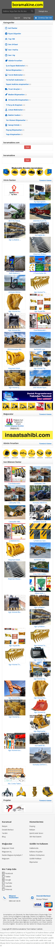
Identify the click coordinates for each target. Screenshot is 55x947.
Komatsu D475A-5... (40, 765)
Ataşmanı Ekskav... (40, 254)
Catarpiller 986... (15, 522)
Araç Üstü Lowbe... (40, 574)
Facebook (9, 873)
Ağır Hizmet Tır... (40, 292)
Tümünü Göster (45, 180)
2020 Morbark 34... (40, 221)
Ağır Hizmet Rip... (14, 698)
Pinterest (8, 889)
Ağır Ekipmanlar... (40, 731)
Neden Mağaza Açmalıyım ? (12, 855)
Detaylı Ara (43, 11)
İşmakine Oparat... (40, 522)
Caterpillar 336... (15, 503)
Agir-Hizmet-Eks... (14, 330)
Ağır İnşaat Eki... (40, 311)
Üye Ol (17, 18)
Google (8, 880)
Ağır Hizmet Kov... (14, 750)
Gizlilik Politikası (35, 858)
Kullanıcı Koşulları (36, 852)
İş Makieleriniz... (15, 541)
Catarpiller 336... (40, 483)
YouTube (8, 883)
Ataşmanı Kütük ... (14, 368)
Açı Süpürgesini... (40, 202)
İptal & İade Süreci (36, 833)
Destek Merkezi (7, 830)
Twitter (8, 877)
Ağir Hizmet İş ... (15, 387)
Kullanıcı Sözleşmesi (37, 855)
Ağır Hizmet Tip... (40, 368)
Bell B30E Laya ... (40, 349)
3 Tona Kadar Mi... (40, 273)
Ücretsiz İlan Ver (45, 17)
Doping (32, 826)
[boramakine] (27, 4)
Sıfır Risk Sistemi (35, 837)
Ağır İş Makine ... (15, 240)
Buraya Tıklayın (42, 899)
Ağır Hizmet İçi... (40, 712)
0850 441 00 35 (14, 901)
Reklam (32, 830)
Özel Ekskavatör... (40, 330)
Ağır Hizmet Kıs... (15, 311)
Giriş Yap (27, 18)
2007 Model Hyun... (40, 387)
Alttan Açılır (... (40, 593)
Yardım (4, 833)
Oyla (27, 147)
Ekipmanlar (34, 862)
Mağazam (5, 858)
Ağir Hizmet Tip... (40, 660)
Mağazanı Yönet (8, 848)
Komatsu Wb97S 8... (40, 503)
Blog (3, 837)
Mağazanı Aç (6, 852)
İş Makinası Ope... (40, 541)
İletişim (4, 826)
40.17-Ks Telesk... (14, 221)
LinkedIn (8, 886)
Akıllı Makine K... (15, 273)
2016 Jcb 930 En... (14, 292)
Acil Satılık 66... (40, 235)
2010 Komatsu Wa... (14, 349)
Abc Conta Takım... (15, 783)
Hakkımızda (34, 848)
